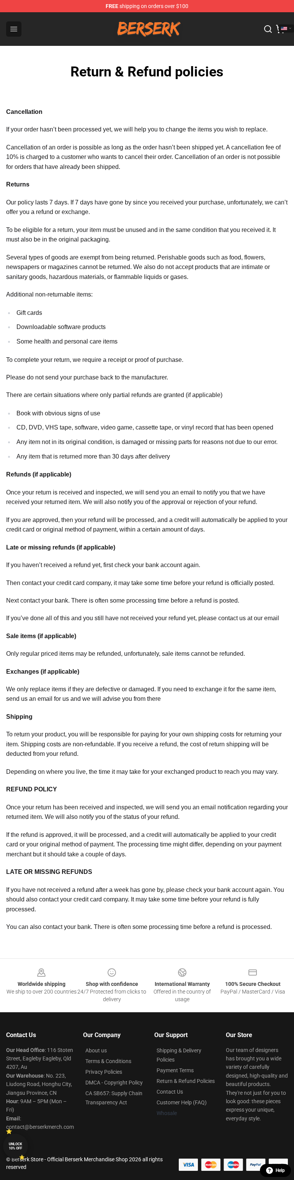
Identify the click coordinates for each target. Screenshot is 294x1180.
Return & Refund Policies (186, 1081)
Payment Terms (175, 1070)
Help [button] (280, 1170)
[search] (268, 29)
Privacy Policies (103, 1072)
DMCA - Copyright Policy (114, 1083)
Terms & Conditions (108, 1061)
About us (96, 1050)
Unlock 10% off (15, 1146)
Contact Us (170, 1092)
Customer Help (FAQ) (182, 1102)
